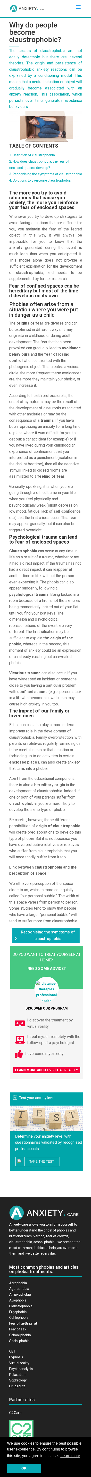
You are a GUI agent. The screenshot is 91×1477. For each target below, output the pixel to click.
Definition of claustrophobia (34, 155)
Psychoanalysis (21, 1369)
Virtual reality (19, 1363)
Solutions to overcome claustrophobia (42, 180)
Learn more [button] (70, 1456)
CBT (12, 1351)
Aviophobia (17, 1300)
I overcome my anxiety (44, 1053)
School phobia (20, 1335)
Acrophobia (18, 1283)
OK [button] (23, 1468)
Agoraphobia (19, 1289)
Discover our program (46, 1008)
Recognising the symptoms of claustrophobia (47, 174)
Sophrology (18, 1380)
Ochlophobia (18, 1317)
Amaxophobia (20, 1294)
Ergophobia (18, 1312)
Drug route (17, 1386)
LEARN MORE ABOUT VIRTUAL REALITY (46, 1070)
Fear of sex (17, 1329)
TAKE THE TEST (41, 1161)
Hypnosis (16, 1357)
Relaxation (17, 1375)
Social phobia (19, 1341)
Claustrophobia (21, 1306)
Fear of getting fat (23, 1323)
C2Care (15, 1412)
